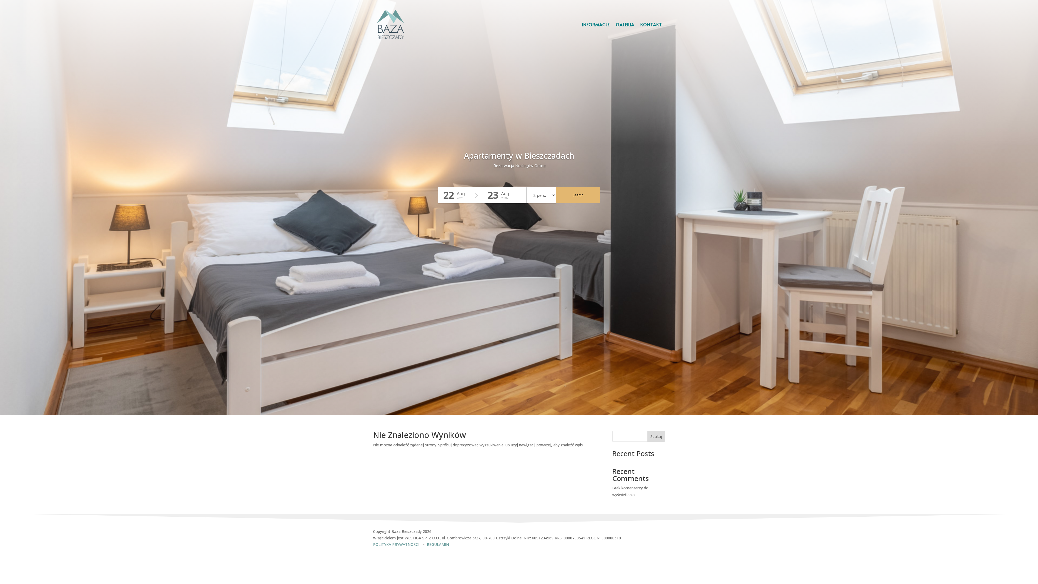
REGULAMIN (438, 544)
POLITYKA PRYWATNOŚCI (396, 544)
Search (578, 195)
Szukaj (656, 436)
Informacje (596, 24)
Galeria (625, 24)
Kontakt (651, 24)
